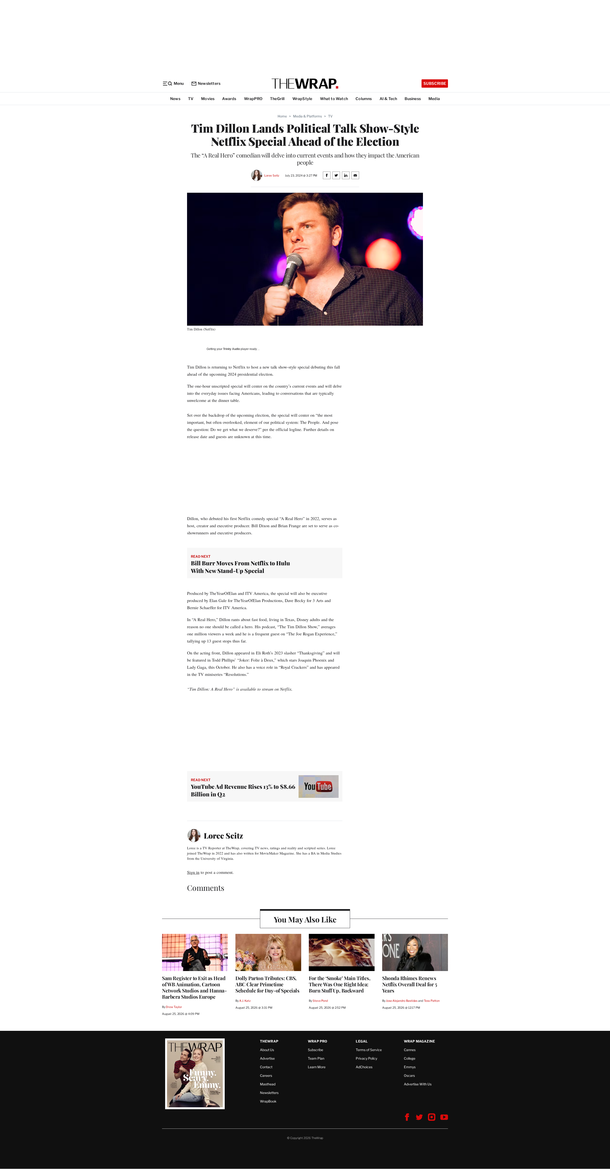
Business (413, 98)
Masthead (267, 1084)
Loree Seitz (272, 175)
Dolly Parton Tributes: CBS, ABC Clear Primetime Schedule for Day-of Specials (267, 984)
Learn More (316, 1067)
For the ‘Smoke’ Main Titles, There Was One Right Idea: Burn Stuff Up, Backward (339, 984)
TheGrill (277, 98)
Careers (266, 1075)
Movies (207, 98)
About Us (267, 1050)
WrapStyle (302, 98)
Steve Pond (320, 1000)
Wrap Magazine (419, 1041)
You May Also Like (305, 919)
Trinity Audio (231, 349)
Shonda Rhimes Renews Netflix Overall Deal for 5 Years (409, 984)
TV (190, 98)
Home (282, 116)
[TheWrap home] (305, 84)
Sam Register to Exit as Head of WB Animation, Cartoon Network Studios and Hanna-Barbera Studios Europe (194, 987)
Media (434, 98)
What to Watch (334, 98)
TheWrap (269, 1041)
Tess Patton (432, 1000)
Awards (229, 98)
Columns (364, 98)
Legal (362, 1041)
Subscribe (434, 83)
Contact (266, 1067)
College (409, 1058)
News (175, 98)
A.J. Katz (245, 1000)
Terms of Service (369, 1050)
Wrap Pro (317, 1041)
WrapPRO (253, 98)
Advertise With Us (418, 1084)
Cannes (410, 1050)
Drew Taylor (174, 1007)
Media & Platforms (307, 116)
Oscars (409, 1075)
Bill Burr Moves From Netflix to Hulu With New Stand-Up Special (240, 566)
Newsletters (209, 83)
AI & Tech (388, 98)
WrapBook (268, 1101)
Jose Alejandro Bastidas (401, 1000)
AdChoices (364, 1067)
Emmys (410, 1067)
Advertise (267, 1058)
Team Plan (316, 1058)
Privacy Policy (366, 1058)
